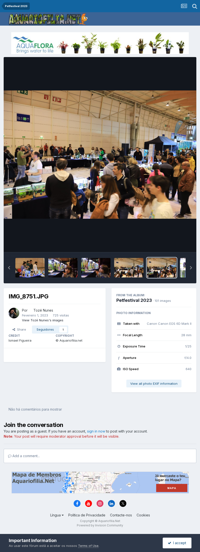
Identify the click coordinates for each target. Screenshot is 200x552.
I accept (178, 543)
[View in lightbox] (100, 154)
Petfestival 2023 (134, 300)
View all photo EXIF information (154, 383)
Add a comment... (25, 456)
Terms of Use (88, 546)
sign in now (96, 431)
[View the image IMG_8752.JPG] (128, 267)
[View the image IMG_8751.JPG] (161, 267)
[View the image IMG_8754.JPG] (95, 267)
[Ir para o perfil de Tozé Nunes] (14, 313)
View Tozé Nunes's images (42, 320)
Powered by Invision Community (100, 525)
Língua (56, 515)
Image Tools (176, 243)
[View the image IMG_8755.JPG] (63, 267)
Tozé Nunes (43, 310)
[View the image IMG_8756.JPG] (30, 267)
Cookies (143, 515)
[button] (9, 267)
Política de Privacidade (86, 515)
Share (20, 329)
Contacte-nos (121, 515)
